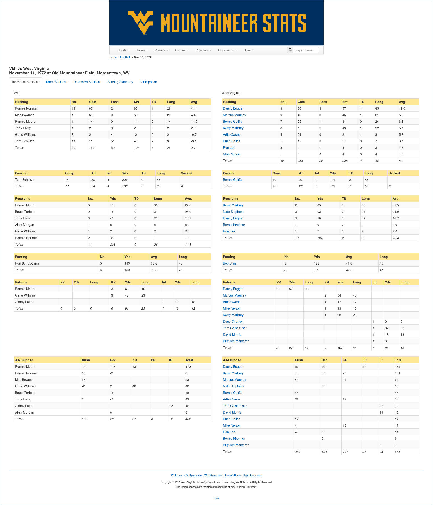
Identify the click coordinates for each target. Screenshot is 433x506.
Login (216, 498)
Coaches (202, 50)
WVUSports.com (193, 475)
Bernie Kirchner (234, 224)
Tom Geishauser (235, 328)
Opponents (226, 50)
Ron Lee (229, 147)
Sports (122, 50)
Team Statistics (56, 81)
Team (141, 50)
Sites (248, 50)
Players (160, 50)
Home (113, 57)
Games (181, 50)
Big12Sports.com (252, 475)
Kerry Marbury (233, 128)
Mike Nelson (232, 154)
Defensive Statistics (87, 81)
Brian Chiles (231, 141)
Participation (148, 81)
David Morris (232, 334)
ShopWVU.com (232, 475)
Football (125, 57)
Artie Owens (231, 134)
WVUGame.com (213, 475)
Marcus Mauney (234, 115)
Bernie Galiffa (232, 121)
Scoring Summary (120, 81)
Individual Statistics (25, 81)
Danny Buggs (232, 108)
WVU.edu (176, 475)
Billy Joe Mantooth (236, 341)
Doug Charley (233, 321)
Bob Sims (230, 263)
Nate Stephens (233, 211)
